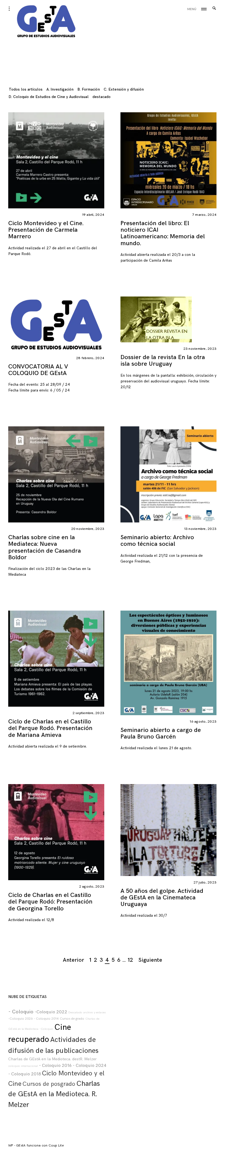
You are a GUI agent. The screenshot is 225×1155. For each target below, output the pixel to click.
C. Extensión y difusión (124, 89)
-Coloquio (46, 1029)
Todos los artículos (26, 89)
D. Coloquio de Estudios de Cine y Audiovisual (49, 96)
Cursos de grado (72, 1019)
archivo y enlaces (94, 1012)
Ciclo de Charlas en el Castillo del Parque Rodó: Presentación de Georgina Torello (50, 901)
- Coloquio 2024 (89, 1065)
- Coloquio (20, 1012)
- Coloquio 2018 (24, 1074)
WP (11, 1145)
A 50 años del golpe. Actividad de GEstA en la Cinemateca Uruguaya (161, 897)
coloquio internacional (23, 1066)
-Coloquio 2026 (20, 1019)
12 (130, 960)
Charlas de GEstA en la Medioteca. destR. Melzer (52, 1059)
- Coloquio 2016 (55, 1065)
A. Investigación (60, 89)
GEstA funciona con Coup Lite (40, 1145)
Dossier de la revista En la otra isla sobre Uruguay (162, 361)
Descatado (75, 1012)
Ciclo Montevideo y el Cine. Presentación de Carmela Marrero (45, 230)
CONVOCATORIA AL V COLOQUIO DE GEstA (38, 370)
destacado (101, 96)
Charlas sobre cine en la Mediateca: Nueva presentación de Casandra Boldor (44, 547)
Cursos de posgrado (48, 1084)
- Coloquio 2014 (46, 1019)
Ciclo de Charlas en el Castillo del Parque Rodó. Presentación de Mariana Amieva (50, 728)
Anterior (73, 960)
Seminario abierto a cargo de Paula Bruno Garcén (160, 733)
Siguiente (150, 960)
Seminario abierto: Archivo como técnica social (157, 541)
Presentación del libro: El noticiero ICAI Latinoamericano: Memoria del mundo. (162, 233)
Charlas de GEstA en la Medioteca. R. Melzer (54, 1094)
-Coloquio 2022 (51, 1012)
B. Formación (88, 89)
